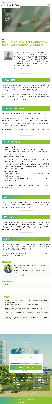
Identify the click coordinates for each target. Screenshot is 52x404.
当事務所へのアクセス (30, 399)
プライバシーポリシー (21, 399)
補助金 (6, 285)
